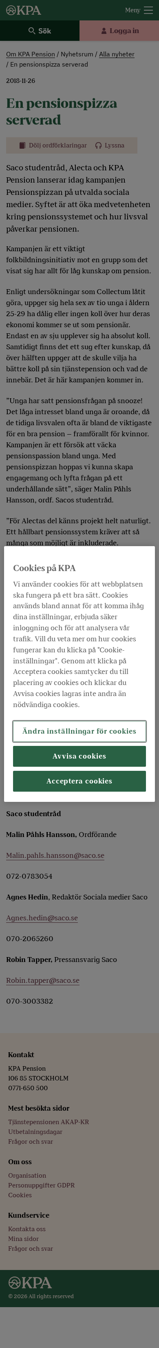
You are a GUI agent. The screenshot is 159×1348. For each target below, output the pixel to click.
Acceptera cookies (79, 781)
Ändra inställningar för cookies (79, 731)
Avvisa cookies (79, 756)
